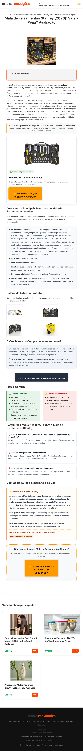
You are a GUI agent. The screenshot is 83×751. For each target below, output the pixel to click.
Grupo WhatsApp (50, 741)
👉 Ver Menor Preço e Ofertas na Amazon (25, 195)
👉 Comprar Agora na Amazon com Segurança (41, 569)
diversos (42, 5)
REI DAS (16, 4)
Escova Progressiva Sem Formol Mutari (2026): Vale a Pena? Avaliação (20, 641)
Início (10, 15)
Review (52, 5)
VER (34, 651)
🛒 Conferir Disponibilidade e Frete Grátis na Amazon (41, 378)
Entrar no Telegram (34, 741)
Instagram (42, 730)
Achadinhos (63, 5)
